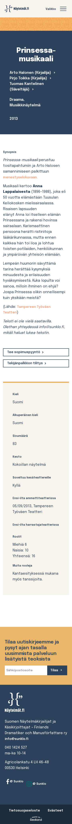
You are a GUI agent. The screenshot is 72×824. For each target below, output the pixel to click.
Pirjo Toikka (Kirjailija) (29, 78)
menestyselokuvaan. (20, 177)
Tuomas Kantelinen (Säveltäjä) (27, 86)
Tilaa (54, 670)
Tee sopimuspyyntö (23, 352)
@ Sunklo (16, 781)
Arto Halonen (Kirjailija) (31, 73)
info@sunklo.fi (16, 739)
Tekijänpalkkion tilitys (25, 363)
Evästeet (55, 810)
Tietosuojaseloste (24, 810)
